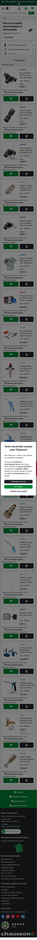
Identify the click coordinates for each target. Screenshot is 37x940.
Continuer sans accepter (18, 491)
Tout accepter (18, 487)
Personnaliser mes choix (18, 482)
